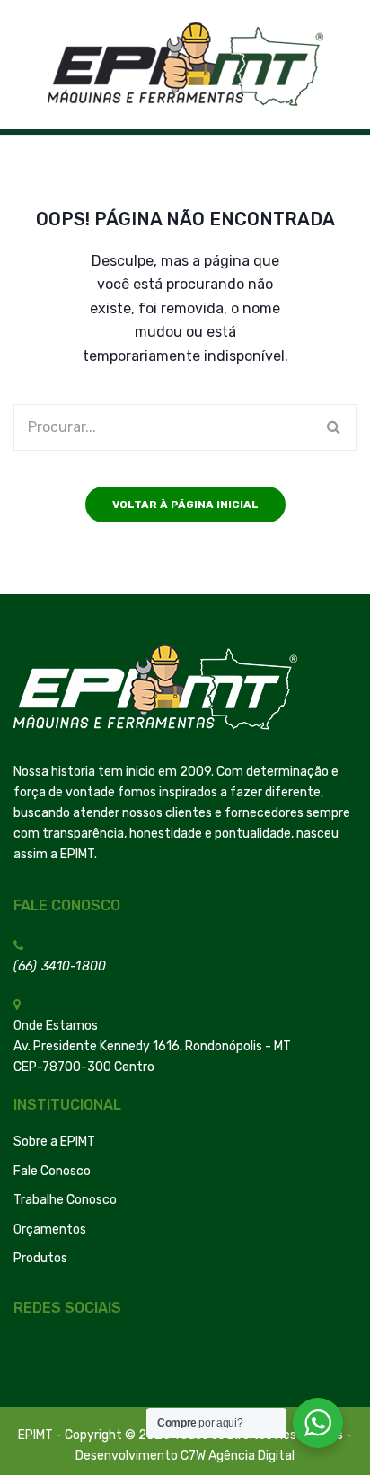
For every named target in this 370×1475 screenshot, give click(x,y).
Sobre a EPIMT (54, 1141)
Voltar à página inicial (185, 504)
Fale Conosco (52, 1171)
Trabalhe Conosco (65, 1199)
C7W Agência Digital (238, 1455)
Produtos (40, 1258)
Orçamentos (49, 1229)
